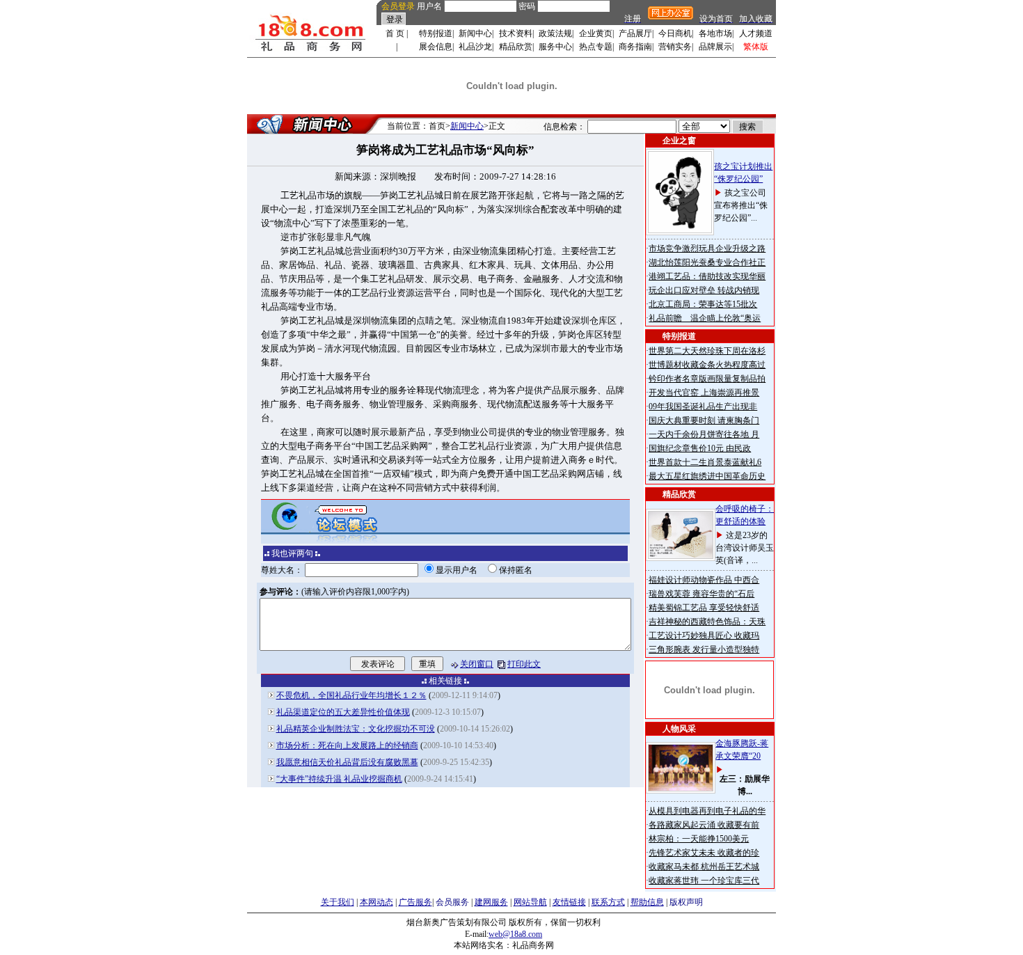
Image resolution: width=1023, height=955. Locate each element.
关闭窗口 (476, 664)
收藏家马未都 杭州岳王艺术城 (704, 866)
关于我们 (337, 902)
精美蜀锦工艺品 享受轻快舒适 (704, 608)
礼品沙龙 (475, 47)
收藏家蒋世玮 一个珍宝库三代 (704, 880)
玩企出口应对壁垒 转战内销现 (704, 290)
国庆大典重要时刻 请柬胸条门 (704, 420)
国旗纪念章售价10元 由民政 (700, 448)
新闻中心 (475, 33)
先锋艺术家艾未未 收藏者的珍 (704, 853)
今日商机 (675, 33)
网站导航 (530, 902)
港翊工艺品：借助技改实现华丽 (707, 276)
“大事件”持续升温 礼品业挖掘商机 (339, 779)
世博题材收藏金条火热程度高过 (707, 365)
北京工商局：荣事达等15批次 (703, 304)
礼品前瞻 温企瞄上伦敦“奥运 (705, 318)
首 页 (395, 33)
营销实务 (675, 47)
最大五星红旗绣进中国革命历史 (707, 476)
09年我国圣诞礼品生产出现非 (703, 406)
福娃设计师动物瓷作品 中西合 (704, 580)
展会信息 (435, 47)
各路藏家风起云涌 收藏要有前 (704, 825)
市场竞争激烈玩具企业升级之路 (707, 248)
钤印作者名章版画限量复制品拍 (707, 379)
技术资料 (515, 33)
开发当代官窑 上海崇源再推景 (704, 392)
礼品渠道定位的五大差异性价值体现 (343, 712)
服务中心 (555, 47)
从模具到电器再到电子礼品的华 (707, 811)
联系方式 (608, 902)
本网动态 (376, 902)
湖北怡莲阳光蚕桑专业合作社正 (707, 262)
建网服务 (491, 902)
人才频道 (755, 33)
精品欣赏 (515, 47)
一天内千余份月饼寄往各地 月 (704, 434)
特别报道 (435, 33)
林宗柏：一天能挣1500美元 (699, 839)
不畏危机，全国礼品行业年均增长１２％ (351, 695)
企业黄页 (595, 33)
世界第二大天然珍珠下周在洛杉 (707, 351)
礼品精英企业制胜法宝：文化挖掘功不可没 (355, 729)
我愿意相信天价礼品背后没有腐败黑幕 (347, 762)
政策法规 (555, 33)
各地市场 (715, 33)
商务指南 (635, 47)
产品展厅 (635, 33)
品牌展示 (715, 47)
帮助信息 (647, 902)
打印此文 (524, 664)
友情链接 (569, 902)
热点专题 (595, 47)
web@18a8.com (515, 934)
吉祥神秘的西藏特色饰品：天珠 (707, 621)
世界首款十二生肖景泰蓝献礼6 (705, 462)
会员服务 (452, 902)
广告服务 (415, 902)
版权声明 (686, 902)
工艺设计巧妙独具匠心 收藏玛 (704, 635)
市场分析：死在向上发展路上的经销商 (347, 745)
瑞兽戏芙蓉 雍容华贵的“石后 (701, 594)
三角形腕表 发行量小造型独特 (704, 649)
